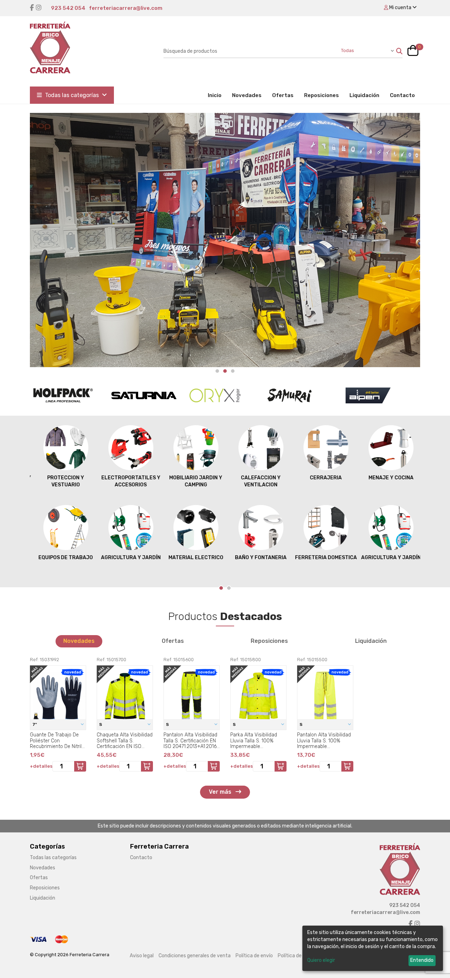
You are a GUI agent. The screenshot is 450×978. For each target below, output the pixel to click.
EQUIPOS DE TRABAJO (62, 558)
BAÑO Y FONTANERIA (257, 558)
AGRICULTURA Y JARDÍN (128, 558)
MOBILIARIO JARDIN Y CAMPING (192, 481)
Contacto (402, 95)
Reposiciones (321, 95)
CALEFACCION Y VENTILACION (257, 481)
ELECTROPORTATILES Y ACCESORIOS (127, 481)
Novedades (247, 95)
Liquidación (364, 95)
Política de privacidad (302, 956)
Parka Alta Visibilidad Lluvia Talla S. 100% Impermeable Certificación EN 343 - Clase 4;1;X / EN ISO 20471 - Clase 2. (254, 740)
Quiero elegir (321, 960)
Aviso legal (142, 956)
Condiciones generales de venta (195, 956)
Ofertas (283, 95)
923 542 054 (68, 8)
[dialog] (372, 948)
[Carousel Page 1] (217, 371)
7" (35, 724)
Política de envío (254, 956)
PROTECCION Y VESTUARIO (62, 481)
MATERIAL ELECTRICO (192, 558)
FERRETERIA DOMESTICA (323, 558)
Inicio (217, 95)
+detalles (41, 766)
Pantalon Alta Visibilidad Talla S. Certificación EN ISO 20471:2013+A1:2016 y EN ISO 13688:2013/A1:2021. (190, 740)
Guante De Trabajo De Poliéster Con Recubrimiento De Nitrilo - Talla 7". (57, 740)
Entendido (421, 960)
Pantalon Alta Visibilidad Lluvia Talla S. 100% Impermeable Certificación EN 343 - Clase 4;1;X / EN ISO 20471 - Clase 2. (324, 740)
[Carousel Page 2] (225, 371)
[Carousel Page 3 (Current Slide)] (232, 371)
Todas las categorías (72, 95)
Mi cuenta (400, 8)
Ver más (221, 791)
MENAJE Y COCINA (387, 478)
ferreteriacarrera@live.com (125, 8)
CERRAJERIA (323, 478)
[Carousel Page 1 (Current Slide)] (221, 588)
